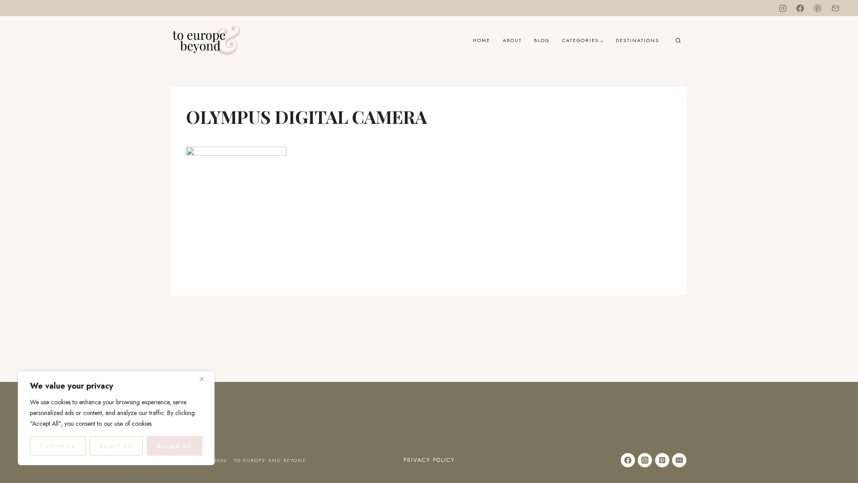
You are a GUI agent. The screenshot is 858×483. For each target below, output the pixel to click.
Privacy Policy (429, 460)
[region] (116, 418)
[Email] (835, 8)
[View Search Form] (678, 41)
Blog (542, 40)
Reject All (116, 445)
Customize (58, 445)
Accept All (174, 445)
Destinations (637, 40)
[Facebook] (800, 8)
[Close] (205, 378)
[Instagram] (783, 8)
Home (481, 40)
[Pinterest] (817, 8)
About (512, 40)
